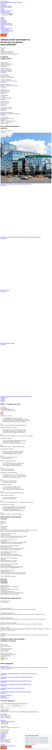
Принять (28, 746)
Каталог (3, 2)
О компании (19, 2)
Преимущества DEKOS (6, 6)
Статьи (2, 8)
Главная (2, 17)
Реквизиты (3, 720)
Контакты (3, 737)
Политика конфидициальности (8, 721)
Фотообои (7, 2)
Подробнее (32, 744)
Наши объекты (12, 2)
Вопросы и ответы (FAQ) (6, 10)
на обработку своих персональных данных (29, 711)
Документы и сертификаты (7, 13)
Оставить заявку (4, 710)
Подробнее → (4, 66)
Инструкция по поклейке (6, 7)
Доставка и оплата (5, 12)
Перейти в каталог (5, 666)
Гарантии (3, 9)
